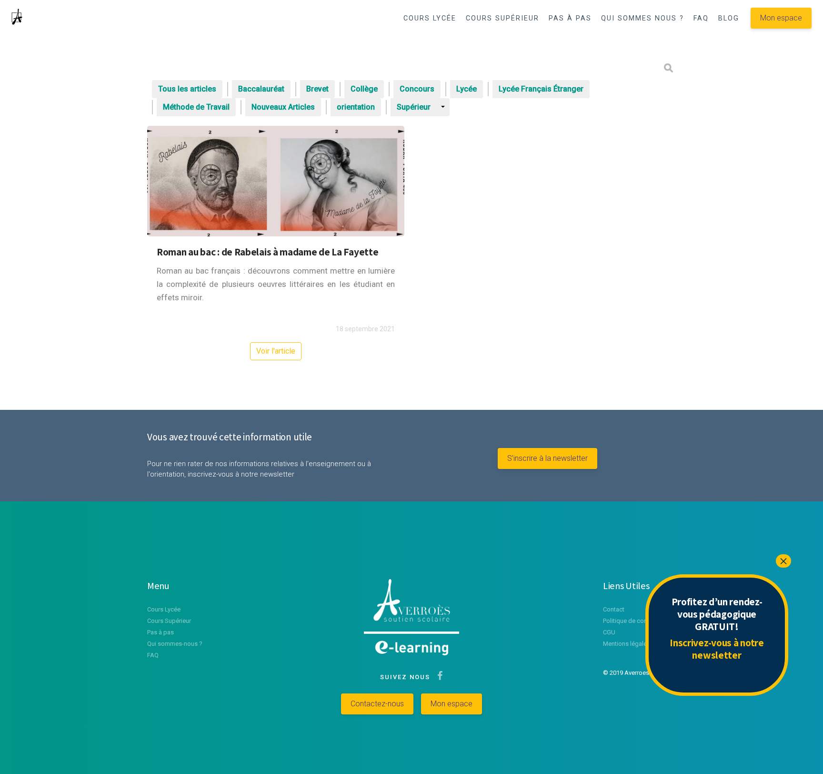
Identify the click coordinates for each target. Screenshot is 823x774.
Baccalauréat (261, 88)
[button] (636, 43)
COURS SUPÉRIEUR (502, 18)
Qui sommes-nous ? (174, 643)
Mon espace (781, 17)
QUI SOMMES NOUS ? (642, 18)
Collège (364, 88)
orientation (356, 107)
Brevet (317, 88)
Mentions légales (626, 643)
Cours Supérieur (169, 620)
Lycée (466, 88)
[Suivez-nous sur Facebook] (437, 677)
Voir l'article (275, 351)
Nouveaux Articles (283, 107)
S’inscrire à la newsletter (547, 458)
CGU (609, 632)
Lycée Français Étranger (541, 88)
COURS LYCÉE (429, 18)
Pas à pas (160, 632)
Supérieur (414, 107)
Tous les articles (187, 88)
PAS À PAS (570, 18)
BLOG (728, 18)
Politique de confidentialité (639, 620)
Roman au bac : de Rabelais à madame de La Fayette (267, 251)
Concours (417, 88)
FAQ (701, 18)
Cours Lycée (164, 609)
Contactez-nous (377, 703)
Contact (613, 609)
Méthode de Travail (196, 107)
